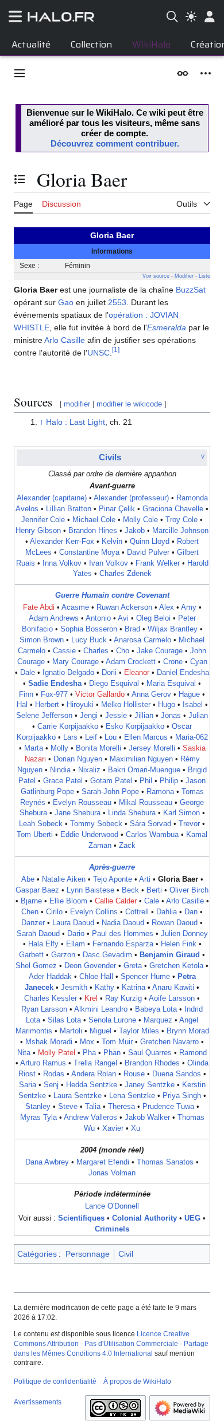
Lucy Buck (89, 640)
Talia (93, 1107)
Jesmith (74, 988)
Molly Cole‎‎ (140, 520)
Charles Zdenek (125, 574)
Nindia (60, 770)
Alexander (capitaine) (52, 498)
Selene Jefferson (44, 716)
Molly (59, 748)
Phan (112, 1053)
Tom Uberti (35, 835)
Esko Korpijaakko (135, 727)
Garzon (63, 955)
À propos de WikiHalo (137, 1381)
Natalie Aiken (64, 879)
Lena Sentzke (132, 1096)
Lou (111, 737)
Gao (66, 302)
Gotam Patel (111, 781)
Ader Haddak (50, 977)
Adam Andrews (54, 618)
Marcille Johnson (180, 531)
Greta (132, 966)
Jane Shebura (78, 813)
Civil (125, 1253)
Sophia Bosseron (88, 629)
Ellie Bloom (68, 901)
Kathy (104, 988)
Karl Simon (181, 813)
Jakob (135, 531)
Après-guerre (112, 867)
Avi (123, 618)
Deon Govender (90, 966)
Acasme (75, 607)
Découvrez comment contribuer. (115, 143)
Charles (96, 651)
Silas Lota (64, 1020)
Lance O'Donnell (112, 1206)
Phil (146, 781)
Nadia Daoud (123, 923)
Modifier (184, 276)
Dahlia (166, 912)
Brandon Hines (92, 531)
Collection (91, 44)
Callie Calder (116, 901)
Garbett (31, 955)
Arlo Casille (64, 340)
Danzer (33, 923)
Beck (130, 890)
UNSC (98, 352)
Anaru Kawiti (173, 988)
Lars (70, 737)
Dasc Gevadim (107, 955)
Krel (91, 998)
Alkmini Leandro (101, 1009)
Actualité (31, 44)
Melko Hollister (125, 705)
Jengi (89, 716)
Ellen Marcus (146, 737)
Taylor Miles (139, 1031)
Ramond (193, 1053)
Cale (151, 901)
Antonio (98, 618)
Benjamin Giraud (170, 955)
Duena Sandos (176, 1074)
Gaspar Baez (37, 890)
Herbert (47, 705)
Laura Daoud (73, 923)
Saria (27, 1085)
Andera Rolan (93, 1074)
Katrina (133, 988)
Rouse (134, 1074)
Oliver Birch (188, 890)
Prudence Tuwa (168, 1107)
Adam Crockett (131, 662)
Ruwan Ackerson (124, 607)
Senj (51, 1085)
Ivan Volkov (108, 563)
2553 (117, 302)
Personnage (87, 1253)
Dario (75, 934)
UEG (192, 1218)
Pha (89, 1053)
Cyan (198, 662)
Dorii (109, 673)
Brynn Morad (188, 1031)
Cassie (64, 651)
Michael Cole (93, 520)
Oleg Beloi (153, 618)
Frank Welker (158, 563)
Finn (26, 694)
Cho (122, 651)
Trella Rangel (95, 1063)
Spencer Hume (145, 977)
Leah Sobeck (41, 824)
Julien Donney (184, 934)
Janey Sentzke (150, 1085)
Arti (144, 879)
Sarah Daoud (38, 934)
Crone (173, 662)
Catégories (37, 1253)
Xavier (112, 1128)
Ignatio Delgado (68, 673)
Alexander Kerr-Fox (62, 542)
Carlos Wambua (152, 835)
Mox (87, 1042)
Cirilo (54, 912)
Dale (27, 673)
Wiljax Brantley (173, 629)
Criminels (112, 1229)
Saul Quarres (150, 1053)
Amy (188, 607)
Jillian (143, 716)
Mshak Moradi (48, 1042)
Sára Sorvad (150, 824)
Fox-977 (54, 694)
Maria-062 (191, 737)
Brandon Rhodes (152, 1063)
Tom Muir (117, 1042)
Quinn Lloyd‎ (149, 542)
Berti (154, 890)
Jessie (116, 716)
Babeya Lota (156, 1009)
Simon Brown (42, 640)
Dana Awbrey (47, 1162)
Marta (33, 748)
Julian (198, 716)
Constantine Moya (89, 552)
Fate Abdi (39, 607)
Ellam (75, 944)
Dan (191, 912)
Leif (91, 737)
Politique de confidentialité (55, 1381)
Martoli (71, 1031)
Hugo (166, 705)
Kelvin (112, 542)
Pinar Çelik (117, 509)
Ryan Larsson (44, 1009)
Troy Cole (181, 520)
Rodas (53, 1074)
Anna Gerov (151, 694)
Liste (204, 276)
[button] (19, 73)
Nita (23, 1053)
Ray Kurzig (123, 998)
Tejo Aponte (112, 879)
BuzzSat (191, 289)
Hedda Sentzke (91, 1085)
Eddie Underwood (89, 835)
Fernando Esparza (122, 944)
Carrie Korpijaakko (67, 727)
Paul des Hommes (122, 934)
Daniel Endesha (183, 673)
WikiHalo (151, 44)
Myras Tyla (38, 1118)
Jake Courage (160, 651)
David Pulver (148, 552)
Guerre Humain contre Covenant (112, 595)
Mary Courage (75, 662)
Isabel (193, 705)
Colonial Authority (144, 1218)
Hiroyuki (80, 705)
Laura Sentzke (77, 1096)
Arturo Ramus (43, 1063)
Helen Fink (178, 944)
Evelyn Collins (94, 912)
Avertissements (37, 1402)
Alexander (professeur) (131, 498)
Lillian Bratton (68, 509)
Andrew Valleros (90, 1118)
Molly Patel (56, 1053)
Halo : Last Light (75, 422)
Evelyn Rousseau (82, 803)
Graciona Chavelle (172, 509)
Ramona (160, 792)
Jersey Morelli (152, 748)
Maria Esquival (171, 684)
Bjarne (31, 901)
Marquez (158, 1020)
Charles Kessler (50, 998)
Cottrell (137, 912)
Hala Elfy (43, 944)
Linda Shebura (132, 813)
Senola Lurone (112, 1020)
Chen (29, 912)
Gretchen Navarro (169, 1042)
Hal (22, 705)
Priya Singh (182, 1096)
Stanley (38, 1107)
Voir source (155, 276)
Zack (127, 846)
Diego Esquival (114, 684)
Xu (135, 1128)
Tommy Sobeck (96, 824)
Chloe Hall (96, 977)
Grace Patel (63, 781)
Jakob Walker (147, 1118)
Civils (110, 457)
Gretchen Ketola (176, 966)
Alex (166, 607)
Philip (169, 781)
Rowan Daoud (175, 923)
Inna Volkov (62, 563)
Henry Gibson (38, 531)
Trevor (189, 824)
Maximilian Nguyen (141, 759)
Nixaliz (89, 770)
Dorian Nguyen (77, 759)
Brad (132, 629)
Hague (189, 694)
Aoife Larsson (172, 998)
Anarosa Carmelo (142, 640)
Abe (27, 879)
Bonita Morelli (98, 748)
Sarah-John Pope (110, 792)
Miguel (100, 1031)
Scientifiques (81, 1218)
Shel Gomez (36, 966)
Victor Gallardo (100, 694)
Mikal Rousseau (145, 803)
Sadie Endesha (55, 684)
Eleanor (136, 673)
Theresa (121, 1107)
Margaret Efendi (102, 1162)
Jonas (171, 716)
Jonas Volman (112, 1173)
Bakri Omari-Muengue (144, 770)
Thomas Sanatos (165, 1162)
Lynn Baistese (90, 890)
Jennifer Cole (43, 520)
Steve (68, 1107)
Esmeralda (166, 327)
